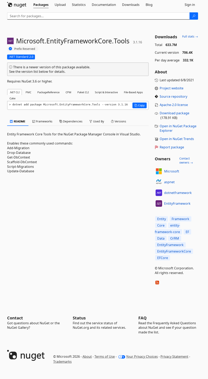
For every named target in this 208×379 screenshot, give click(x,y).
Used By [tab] (98, 121)
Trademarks (62, 361)
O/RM (174, 238)
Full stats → (190, 36)
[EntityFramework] (158, 203)
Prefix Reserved (24, 49)
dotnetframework (178, 193)
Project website (171, 88)
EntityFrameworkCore (174, 251)
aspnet (169, 182)
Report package (172, 147)
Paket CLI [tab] (83, 92)
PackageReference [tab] (48, 92)
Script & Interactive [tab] (106, 92)
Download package (174, 113)
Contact (15, 318)
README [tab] (19, 121)
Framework (180, 219)
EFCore (162, 258)
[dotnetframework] (158, 192)
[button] (139, 105)
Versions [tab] (120, 121)
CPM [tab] (68, 92)
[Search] (194, 16)
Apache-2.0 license (174, 105)
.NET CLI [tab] (15, 92)
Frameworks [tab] (43, 121)
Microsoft (171, 171)
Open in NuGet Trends (177, 139)
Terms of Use (104, 356)
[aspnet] (158, 182)
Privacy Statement (174, 356)
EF (187, 232)
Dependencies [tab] (72, 121)
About (87, 356)
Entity (161, 219)
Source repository (173, 96)
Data (161, 238)
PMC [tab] (28, 92)
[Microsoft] (158, 171)
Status (79, 318)
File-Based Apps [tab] (133, 92)
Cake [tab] (12, 98)
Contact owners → (186, 160)
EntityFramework (177, 203)
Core (161, 225)
